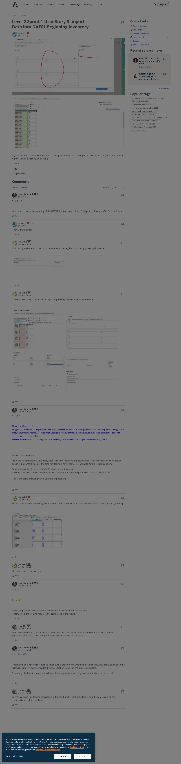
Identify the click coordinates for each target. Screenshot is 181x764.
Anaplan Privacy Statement (48, 749)
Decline (63, 756)
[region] (48, 747)
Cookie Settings (77, 747)
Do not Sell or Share (14, 756)
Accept (82, 756)
